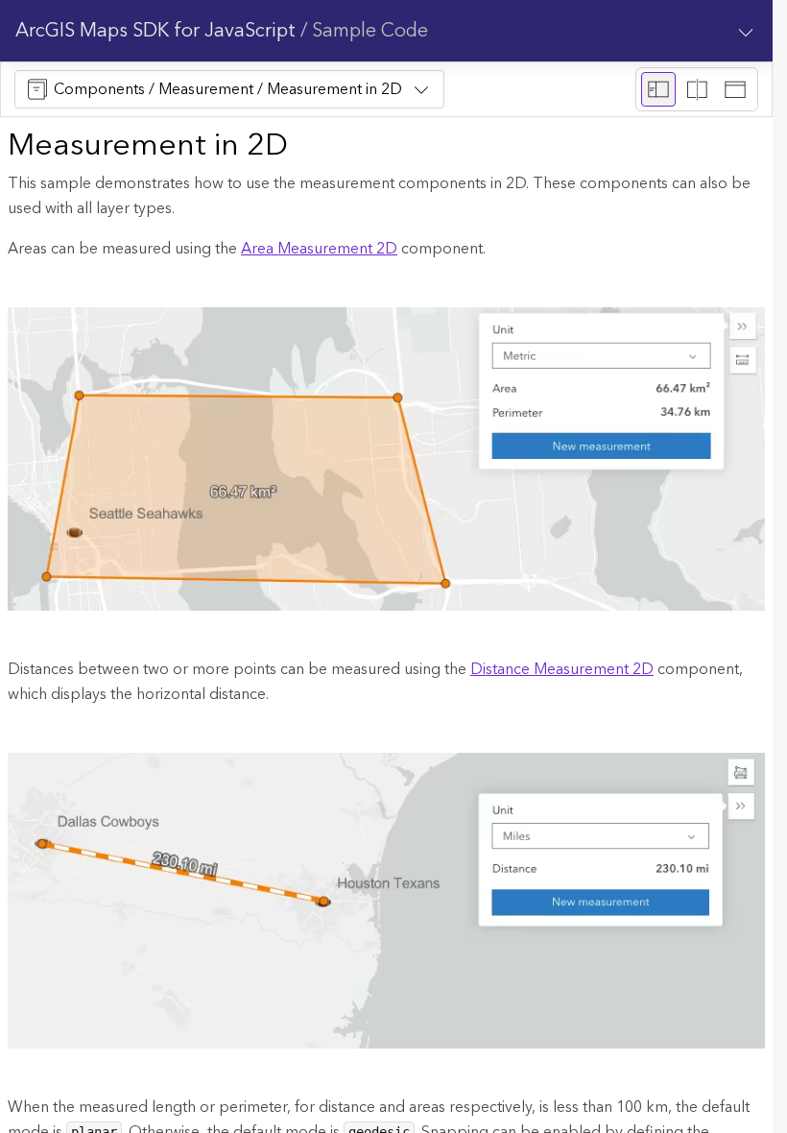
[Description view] (658, 89)
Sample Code (370, 30)
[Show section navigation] (746, 30)
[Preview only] (735, 89)
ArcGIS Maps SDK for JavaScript (155, 30)
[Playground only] (697, 89)
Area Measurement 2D (319, 248)
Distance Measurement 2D (562, 669)
